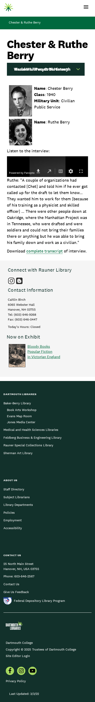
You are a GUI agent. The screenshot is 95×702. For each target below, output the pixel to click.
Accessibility (12, 528)
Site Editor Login (18, 656)
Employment (12, 520)
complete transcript (44, 251)
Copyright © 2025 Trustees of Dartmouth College (41, 649)
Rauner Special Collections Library (28, 445)
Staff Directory (13, 489)
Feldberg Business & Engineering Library (32, 437)
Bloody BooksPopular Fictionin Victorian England (43, 351)
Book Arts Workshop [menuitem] (21, 410)
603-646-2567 (24, 576)
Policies (9, 512)
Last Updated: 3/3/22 (24, 694)
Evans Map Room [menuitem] (19, 416)
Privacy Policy (16, 681)
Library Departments (18, 505)
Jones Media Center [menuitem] (21, 422)
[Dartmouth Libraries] (8, 6)
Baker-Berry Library (17, 403)
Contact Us (11, 584)
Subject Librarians (16, 497)
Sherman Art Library (18, 453)
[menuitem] (10, 671)
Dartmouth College (19, 643)
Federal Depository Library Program (39, 601)
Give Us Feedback (16, 592)
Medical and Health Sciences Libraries (30, 430)
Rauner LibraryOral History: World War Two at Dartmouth (42, 69)
